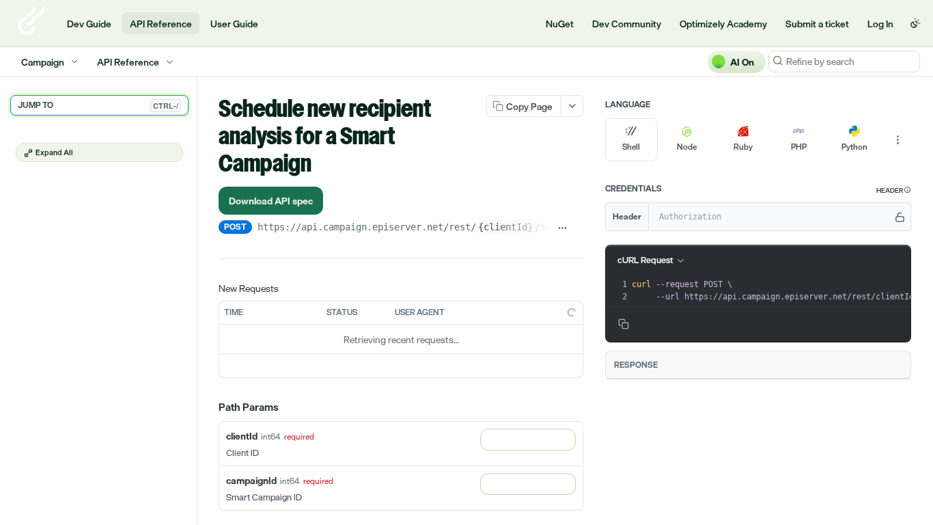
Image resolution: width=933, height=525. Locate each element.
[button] (893, 190)
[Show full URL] (562, 228)
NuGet (560, 23)
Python (854, 147)
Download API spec (271, 200)
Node (687, 147)
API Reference (161, 23)
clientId (241, 436)
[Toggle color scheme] (915, 23)
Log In (880, 23)
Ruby (743, 147)
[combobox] (528, 439)
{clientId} (505, 226)
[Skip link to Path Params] (209, 408)
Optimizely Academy (723, 23)
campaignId (251, 480)
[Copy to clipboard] (578, 228)
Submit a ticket (817, 23)
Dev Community (626, 23)
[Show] (900, 216)
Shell (631, 147)
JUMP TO (98, 105)
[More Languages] (897, 140)
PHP (799, 147)
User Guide (234, 23)
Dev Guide (89, 23)
